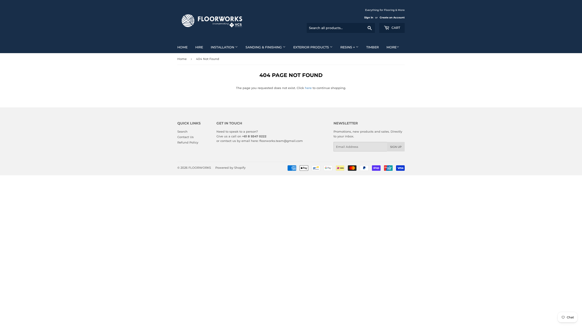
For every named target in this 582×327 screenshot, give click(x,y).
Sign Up (396, 147)
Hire (199, 47)
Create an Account (392, 17)
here (308, 88)
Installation (223, 47)
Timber (372, 47)
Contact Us (185, 137)
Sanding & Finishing (264, 47)
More (391, 47)
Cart (395, 28)
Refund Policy (187, 142)
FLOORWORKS (199, 167)
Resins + (348, 47)
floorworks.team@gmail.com (281, 141)
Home (182, 47)
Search (182, 131)
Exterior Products (311, 47)
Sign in (368, 17)
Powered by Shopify (230, 167)
